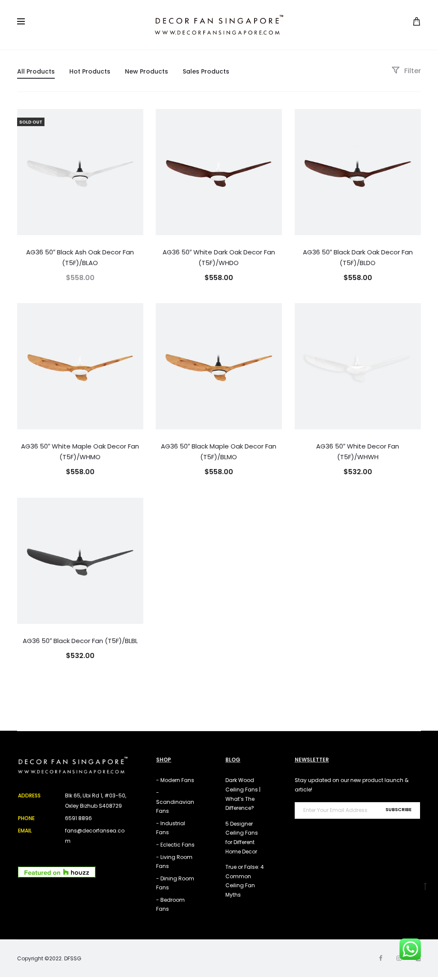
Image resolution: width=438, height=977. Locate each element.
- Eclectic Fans (175, 844)
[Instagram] (399, 958)
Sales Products (206, 71)
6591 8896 (78, 818)
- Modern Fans (175, 780)
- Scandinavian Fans (175, 802)
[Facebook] (380, 958)
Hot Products (89, 71)
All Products (36, 71)
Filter (411, 71)
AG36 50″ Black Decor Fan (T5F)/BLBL (80, 640)
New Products (146, 71)
